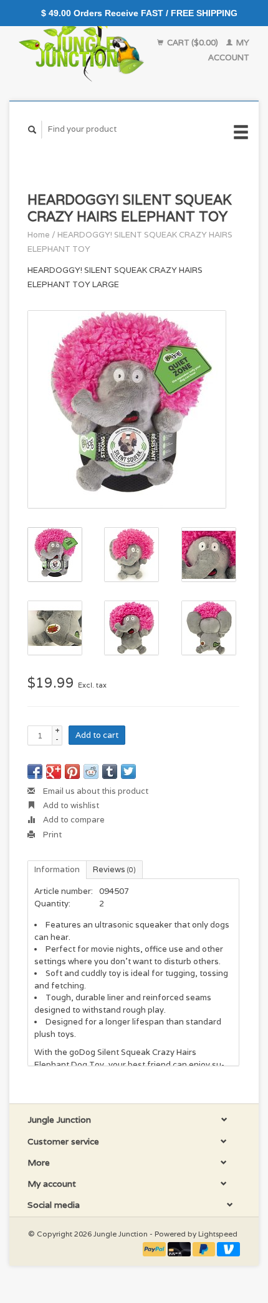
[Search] (32, 130)
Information (57, 869)
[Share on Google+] (53, 771)
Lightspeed (217, 1233)
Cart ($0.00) (192, 42)
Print (51, 834)
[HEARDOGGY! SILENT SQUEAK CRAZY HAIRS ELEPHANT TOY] (127, 409)
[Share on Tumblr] (109, 771)
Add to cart (96, 735)
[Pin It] (72, 771)
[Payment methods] (155, 1248)
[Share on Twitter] (128, 771)
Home (38, 234)
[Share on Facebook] (34, 771)
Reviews (114, 869)
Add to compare (73, 819)
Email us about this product (94, 791)
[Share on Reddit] (91, 771)
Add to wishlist (70, 805)
